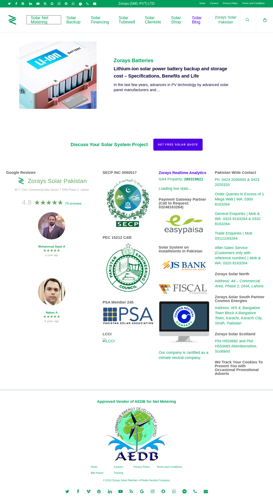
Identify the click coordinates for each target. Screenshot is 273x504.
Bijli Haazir (97, 472)
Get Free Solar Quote (178, 144)
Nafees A (51, 312)
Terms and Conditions (169, 466)
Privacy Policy (142, 466)
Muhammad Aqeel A (51, 246)
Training (118, 472)
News (94, 466)
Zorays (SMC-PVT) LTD (136, 3)
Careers (118, 466)
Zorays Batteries (133, 60)
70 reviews (73, 203)
